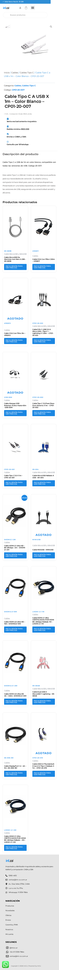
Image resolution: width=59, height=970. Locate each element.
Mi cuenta (9, 934)
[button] (32, 8)
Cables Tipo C (27, 72)
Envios (8, 920)
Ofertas (8, 915)
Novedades (10, 910)
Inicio (6, 72)
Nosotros (9, 929)
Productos (9, 906)
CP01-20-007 (18, 90)
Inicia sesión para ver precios (14, 267)
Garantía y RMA (11, 925)
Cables (14, 72)
